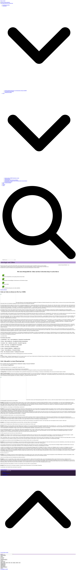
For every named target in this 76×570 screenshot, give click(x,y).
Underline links (3, 563)
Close (2, 556)
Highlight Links (3, 564)
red (11, 562)
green (7, 562)
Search (3, 259)
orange (14, 562)
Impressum (4, 472)
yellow (17, 562)
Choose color (3, 561)
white (4, 562)
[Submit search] (15, 259)
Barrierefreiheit (4, 475)
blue (9, 562)
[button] (6, 3)
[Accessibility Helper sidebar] (3, 555)
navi (19, 562)
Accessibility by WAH (4, 569)
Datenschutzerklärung (6, 473)
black (1, 562)
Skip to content (2, 0)
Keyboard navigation (4, 559)
